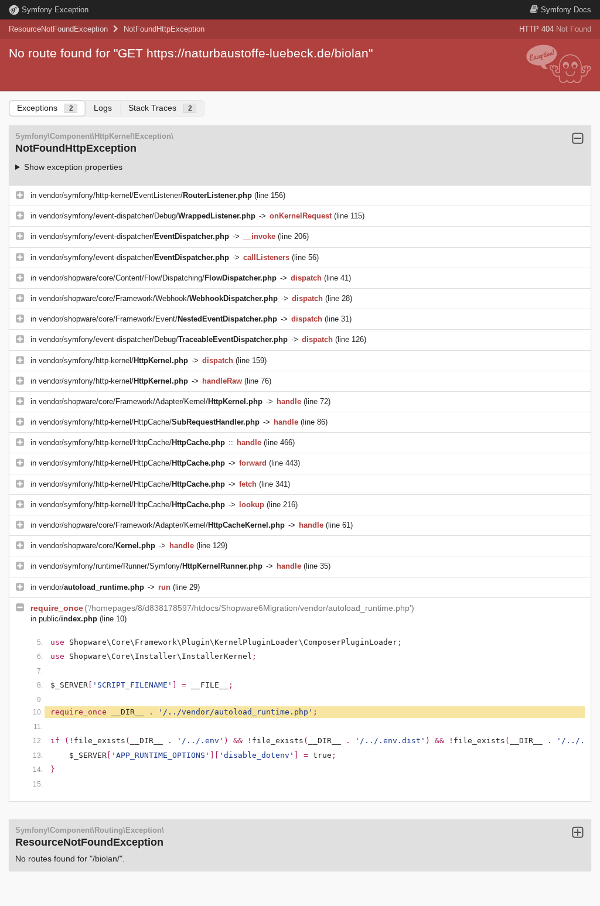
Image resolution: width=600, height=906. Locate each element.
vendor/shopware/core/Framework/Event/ (158, 318)
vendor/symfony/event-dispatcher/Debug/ (147, 215)
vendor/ (91, 587)
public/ (68, 618)
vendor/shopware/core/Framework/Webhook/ (158, 298)
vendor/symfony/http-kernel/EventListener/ (145, 195)
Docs (566, 9)
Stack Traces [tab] (160, 107)
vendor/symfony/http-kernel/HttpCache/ (149, 422)
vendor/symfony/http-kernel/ (113, 360)
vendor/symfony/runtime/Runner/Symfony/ (150, 566)
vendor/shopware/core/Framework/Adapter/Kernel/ (150, 401)
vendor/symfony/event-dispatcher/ (134, 236)
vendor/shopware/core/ (97, 545)
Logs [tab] (103, 107)
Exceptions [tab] (45, 107)
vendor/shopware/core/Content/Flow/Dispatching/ (158, 277)
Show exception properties (73, 167)
